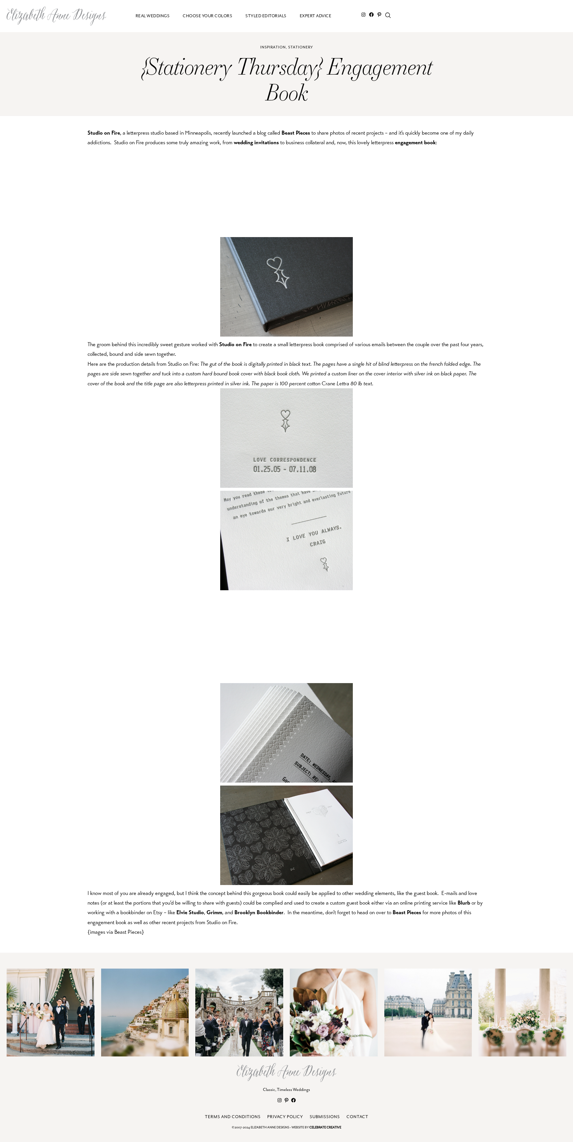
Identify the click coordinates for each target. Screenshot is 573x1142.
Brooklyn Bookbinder (259, 912)
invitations (266, 142)
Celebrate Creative (325, 1127)
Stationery (300, 47)
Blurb (464, 902)
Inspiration (273, 47)
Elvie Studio (190, 912)
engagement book (415, 142)
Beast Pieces (296, 132)
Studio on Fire (104, 132)
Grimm (214, 912)
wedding (243, 142)
